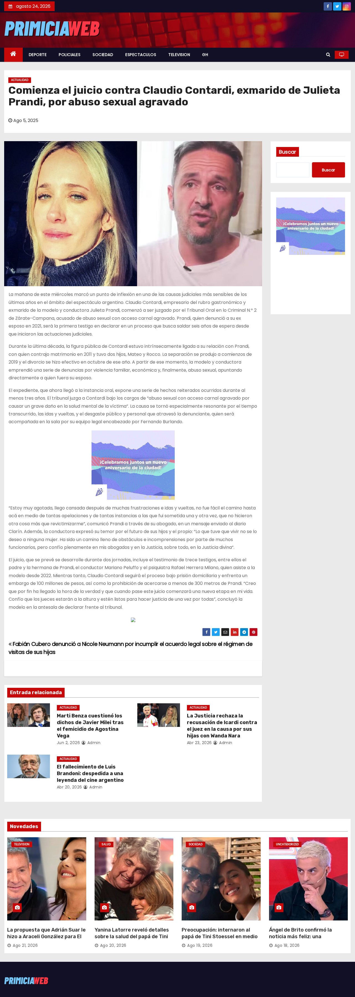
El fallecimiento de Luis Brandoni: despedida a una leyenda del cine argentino (90, 773)
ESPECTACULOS (140, 54)
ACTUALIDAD (19, 80)
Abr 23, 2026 (199, 742)
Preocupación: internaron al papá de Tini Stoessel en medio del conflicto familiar (220, 936)
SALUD (106, 844)
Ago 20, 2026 (113, 945)
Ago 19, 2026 (199, 945)
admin (93, 742)
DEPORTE (38, 54)
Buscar (287, 151)
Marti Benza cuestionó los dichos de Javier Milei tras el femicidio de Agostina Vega (90, 726)
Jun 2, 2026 (68, 742)
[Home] (13, 55)
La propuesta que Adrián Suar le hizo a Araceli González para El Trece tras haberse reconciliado (46, 936)
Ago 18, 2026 (287, 945)
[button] (328, 54)
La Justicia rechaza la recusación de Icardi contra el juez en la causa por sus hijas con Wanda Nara (222, 726)
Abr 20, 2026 (69, 787)
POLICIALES (69, 54)
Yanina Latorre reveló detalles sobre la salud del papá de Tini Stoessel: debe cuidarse (132, 936)
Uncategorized (287, 844)
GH (205, 54)
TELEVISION (179, 54)
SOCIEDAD (103, 54)
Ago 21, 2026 (25, 945)
